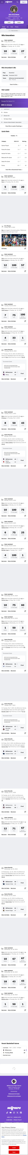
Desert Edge (5, 505)
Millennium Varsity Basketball (16, 78)
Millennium (9, 372)
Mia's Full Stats (12, 57)
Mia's (3, 44)
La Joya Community (10, 1077)
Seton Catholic (5, 260)
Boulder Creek (5, 550)
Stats (11, 27)
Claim (9, 22)
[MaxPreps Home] (8, 2)
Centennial (4, 1102)
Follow (19, 22)
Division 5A (6, 115)
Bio (8, 27)
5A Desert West (8, 119)
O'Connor (4, 418)
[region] (14, 1139)
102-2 (7, 1079)
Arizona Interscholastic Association (12, 122)
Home (3, 27)
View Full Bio (13, 84)
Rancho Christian (6, 333)
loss (22, 44)
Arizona (6, 112)
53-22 (22, 746)
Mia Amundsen (14, 14)
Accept (14, 1147)
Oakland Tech (5, 527)
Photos (16, 27)
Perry (3, 182)
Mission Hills (5, 999)
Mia (3, 230)
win (22, 180)
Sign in (23, 2)
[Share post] (25, 57)
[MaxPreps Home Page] (9, 30)
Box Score (4, 57)
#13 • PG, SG (14, 20)
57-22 (23, 711)
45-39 (23, 357)
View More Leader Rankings (13, 126)
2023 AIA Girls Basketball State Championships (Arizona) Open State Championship (12, 367)
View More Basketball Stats (13, 169)
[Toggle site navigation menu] (2, 2)
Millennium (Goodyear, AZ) (14, 16)
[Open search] (17, 2)
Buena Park (4, 976)
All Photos (4, 248)
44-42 (3, 444)
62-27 (3, 903)
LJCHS (7, 1060)
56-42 (3, 877)
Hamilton (4, 46)
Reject (14, 1152)
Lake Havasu (5, 310)
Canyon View (5, 600)
